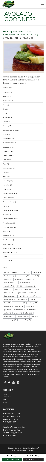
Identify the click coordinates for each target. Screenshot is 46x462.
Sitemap (31, 451)
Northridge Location (11, 413)
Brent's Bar (37, 272)
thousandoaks (22, 316)
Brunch (5, 122)
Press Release (8, 223)
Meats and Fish (8, 202)
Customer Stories (8, 143)
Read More (29, 38)
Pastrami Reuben (32, 306)
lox (32, 299)
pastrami (19, 306)
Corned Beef (7, 139)
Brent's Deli (9, 276)
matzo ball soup (19, 303)
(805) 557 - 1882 (10, 435)
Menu (5, 394)
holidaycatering (10, 296)
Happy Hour (9, 293)
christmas (19, 279)
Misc (4, 206)
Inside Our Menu (8, 193)
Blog (4, 109)
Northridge (32, 303)
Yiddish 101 (6, 261)
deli (19, 286)
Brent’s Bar (6, 117)
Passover (6, 214)
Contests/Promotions (10, 130)
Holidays (6, 189)
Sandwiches (7, 236)
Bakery (5, 105)
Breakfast (6, 113)
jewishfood (35, 296)
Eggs (4, 164)
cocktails (30, 279)
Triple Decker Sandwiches (11, 248)
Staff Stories (7, 244)
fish (36, 289)
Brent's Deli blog (23, 276)
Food (4, 176)
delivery (8, 289)
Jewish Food (7, 198)
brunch (35, 276)
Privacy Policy (21, 451)
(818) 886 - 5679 (10, 422)
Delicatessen (7, 151)
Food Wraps (7, 181)
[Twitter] (9, 382)
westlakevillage (25, 320)
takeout (28, 313)
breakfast (16, 272)
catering (8, 279)
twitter (34, 316)
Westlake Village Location (14, 427)
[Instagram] (18, 382)
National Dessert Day (10, 210)
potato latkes (19, 310)
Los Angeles (22, 299)
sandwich (18, 313)
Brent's (26, 272)
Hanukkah (6, 185)
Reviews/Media (8, 227)
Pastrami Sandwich (9, 219)
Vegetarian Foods (9, 252)
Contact (5, 402)
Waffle (5, 257)
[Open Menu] (42, 4)
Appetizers (6, 92)
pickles (7, 310)
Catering (6, 126)
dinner (27, 289)
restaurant (31, 310)
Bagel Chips (7, 100)
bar (6, 272)
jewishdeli (23, 296)
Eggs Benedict (7, 168)
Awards (5, 96)
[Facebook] (5, 382)
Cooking (5, 134)
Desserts (6, 160)
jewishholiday (9, 299)
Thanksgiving (9, 316)
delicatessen (29, 286)
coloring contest (10, 283)
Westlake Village (10, 320)
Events (5, 172)
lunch (7, 303)
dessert (18, 289)
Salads (5, 231)
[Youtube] (13, 382)
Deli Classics (7, 147)
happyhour (21, 293)
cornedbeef (9, 286)
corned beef (25, 283)
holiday (32, 293)
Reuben (7, 313)
